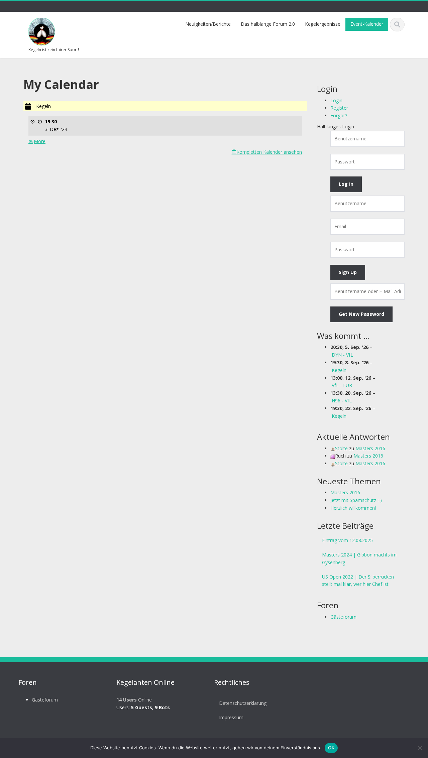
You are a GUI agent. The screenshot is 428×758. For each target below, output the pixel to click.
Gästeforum (343, 617)
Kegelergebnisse (322, 24)
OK (331, 747)
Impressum (231, 717)
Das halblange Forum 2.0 (268, 24)
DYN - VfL (342, 355)
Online (134, 700)
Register (339, 108)
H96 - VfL (342, 400)
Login (336, 100)
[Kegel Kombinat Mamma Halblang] (41, 30)
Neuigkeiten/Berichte (208, 24)
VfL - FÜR (342, 385)
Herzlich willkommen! (353, 508)
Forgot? (338, 115)
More (39, 141)
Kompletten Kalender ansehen (269, 152)
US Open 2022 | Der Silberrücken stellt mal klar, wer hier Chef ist (358, 581)
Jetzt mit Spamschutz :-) (356, 500)
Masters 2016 (370, 448)
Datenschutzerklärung (242, 703)
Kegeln (339, 370)
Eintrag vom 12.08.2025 (347, 540)
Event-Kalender (366, 24)
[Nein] (419, 748)
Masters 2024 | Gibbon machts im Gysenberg (359, 558)
